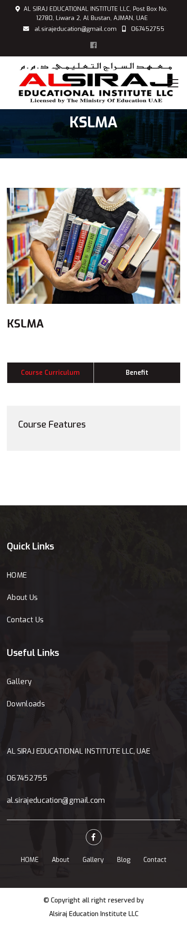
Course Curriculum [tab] (50, 372)
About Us (22, 597)
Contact (155, 860)
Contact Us (25, 620)
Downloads (26, 704)
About (60, 860)
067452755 (147, 29)
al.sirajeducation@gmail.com (75, 29)
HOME (17, 575)
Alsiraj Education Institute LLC (93, 914)
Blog (123, 860)
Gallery (19, 681)
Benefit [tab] (137, 372)
